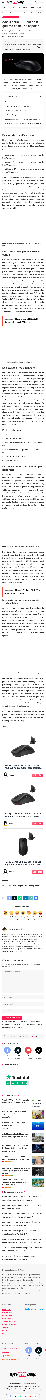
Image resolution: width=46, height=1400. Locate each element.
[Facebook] (7, 1053)
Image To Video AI (9, 1239)
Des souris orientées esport (16, 102)
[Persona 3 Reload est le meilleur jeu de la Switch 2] (38, 1126)
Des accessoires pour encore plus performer (22, 119)
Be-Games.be (7, 1319)
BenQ (15, 886)
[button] (4, 2)
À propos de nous (9, 1349)
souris (37, 886)
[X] (18, 1053)
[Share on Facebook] (10, 1396)
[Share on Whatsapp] (20, 1396)
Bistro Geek (7, 1316)
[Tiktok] (39, 1053)
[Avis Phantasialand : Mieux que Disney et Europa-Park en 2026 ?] (38, 1137)
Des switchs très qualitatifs (16, 110)
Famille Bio (7, 1313)
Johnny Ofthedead (11, 31)
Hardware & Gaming (11, 17)
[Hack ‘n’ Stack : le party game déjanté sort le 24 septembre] (38, 1114)
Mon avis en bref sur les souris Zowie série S (23, 123)
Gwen (4, 1197)
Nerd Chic (6, 1309)
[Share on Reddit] (30, 1396)
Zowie (4, 889)
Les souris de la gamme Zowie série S (20, 106)
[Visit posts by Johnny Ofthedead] (4, 929)
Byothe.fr (6, 1331)
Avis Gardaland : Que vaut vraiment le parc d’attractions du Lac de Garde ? (15, 1182)
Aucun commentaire (10, 34)
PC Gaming (29, 886)
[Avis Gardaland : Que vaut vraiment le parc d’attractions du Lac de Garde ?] (38, 1182)
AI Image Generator (10, 1248)
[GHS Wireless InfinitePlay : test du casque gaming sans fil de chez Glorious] (38, 1171)
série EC (10, 155)
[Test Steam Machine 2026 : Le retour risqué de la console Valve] (38, 1160)
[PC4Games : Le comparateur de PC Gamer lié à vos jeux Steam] (38, 1148)
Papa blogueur (8, 1334)
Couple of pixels (9, 1325)
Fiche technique (11, 115)
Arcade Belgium (9, 1322)
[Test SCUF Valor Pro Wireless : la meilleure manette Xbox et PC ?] (38, 1103)
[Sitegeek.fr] (15, 2)
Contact (5, 1352)
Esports (21, 886)
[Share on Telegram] (35, 1396)
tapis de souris (14, 552)
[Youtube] (28, 1053)
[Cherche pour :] (19, 1036)
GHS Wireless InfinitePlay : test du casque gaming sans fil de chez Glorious (16, 1170)
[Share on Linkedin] (25, 1396)
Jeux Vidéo (6, 1117)
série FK (10, 162)
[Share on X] (15, 1396)
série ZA (12, 169)
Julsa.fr (5, 1328)
